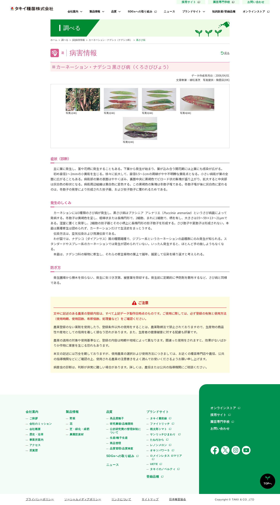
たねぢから (157, 439)
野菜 (72, 418)
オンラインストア (254, 11)
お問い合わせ (255, 1)
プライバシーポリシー (40, 499)
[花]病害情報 (78, 40)
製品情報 (95, 11)
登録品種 (152, 476)
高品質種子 (117, 418)
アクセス (35, 444)
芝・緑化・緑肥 (80, 428)
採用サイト (189, 1)
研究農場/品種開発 (121, 423)
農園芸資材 (77, 434)
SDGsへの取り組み (140, 11)
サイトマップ (150, 499)
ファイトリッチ (160, 423)
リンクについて (121, 499)
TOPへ (268, 483)
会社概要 (35, 428)
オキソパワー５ (160, 450)
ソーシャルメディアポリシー (82, 499)
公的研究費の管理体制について (125, 430)
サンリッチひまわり (163, 434)
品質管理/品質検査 (121, 448)
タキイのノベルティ (162, 469)
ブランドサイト (191, 11)
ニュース (169, 11)
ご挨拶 (34, 418)
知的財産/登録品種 (224, 11)
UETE (154, 464)
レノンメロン (158, 444)
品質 (114, 11)
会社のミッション (41, 423)
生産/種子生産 (119, 437)
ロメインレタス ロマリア (166, 455)
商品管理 (115, 443)
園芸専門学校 (221, 1)
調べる (64, 40)
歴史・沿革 (37, 434)
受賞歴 (34, 450)
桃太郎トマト (158, 428)
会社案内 (73, 11)
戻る (227, 53)
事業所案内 (37, 439)
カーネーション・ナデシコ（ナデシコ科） (110, 40)
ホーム (53, 40)
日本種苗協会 (177, 499)
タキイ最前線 (158, 418)
